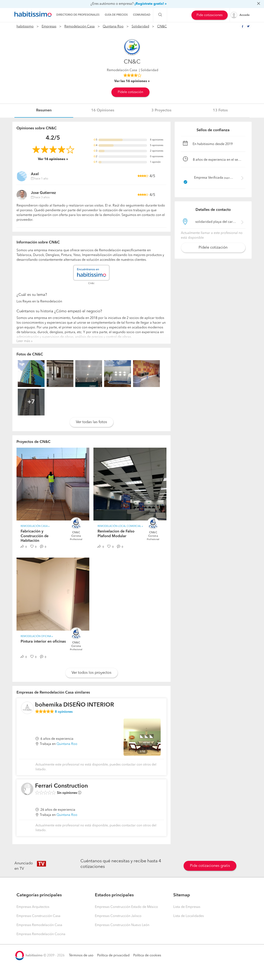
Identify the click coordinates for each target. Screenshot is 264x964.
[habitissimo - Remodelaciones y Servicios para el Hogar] (33, 14)
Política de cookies (147, 955)
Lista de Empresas (186, 907)
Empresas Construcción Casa (38, 916)
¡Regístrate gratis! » (150, 4)
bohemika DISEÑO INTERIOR (74, 705)
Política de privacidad (113, 955)
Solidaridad (140, 26)
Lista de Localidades (188, 916)
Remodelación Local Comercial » (120, 526)
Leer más (23, 341)
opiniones (64, 712)
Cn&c (91, 283)
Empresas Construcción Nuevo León (122, 925)
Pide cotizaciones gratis (210, 866)
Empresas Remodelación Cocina (40, 934)
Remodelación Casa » (35, 526)
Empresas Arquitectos (32, 907)
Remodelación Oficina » (37, 636)
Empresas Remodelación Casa (39, 925)
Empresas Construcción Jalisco (118, 916)
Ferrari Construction (61, 786)
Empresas (49, 26)
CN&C (162, 26)
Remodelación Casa (79, 26)
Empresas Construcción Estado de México (126, 907)
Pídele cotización (130, 92)
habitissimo (25, 26)
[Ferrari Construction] (27, 789)
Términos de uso (81, 955)
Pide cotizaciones (210, 15)
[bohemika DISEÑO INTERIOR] (27, 708)
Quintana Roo (113, 26)
